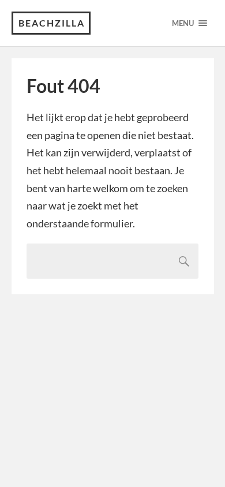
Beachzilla (51, 22)
